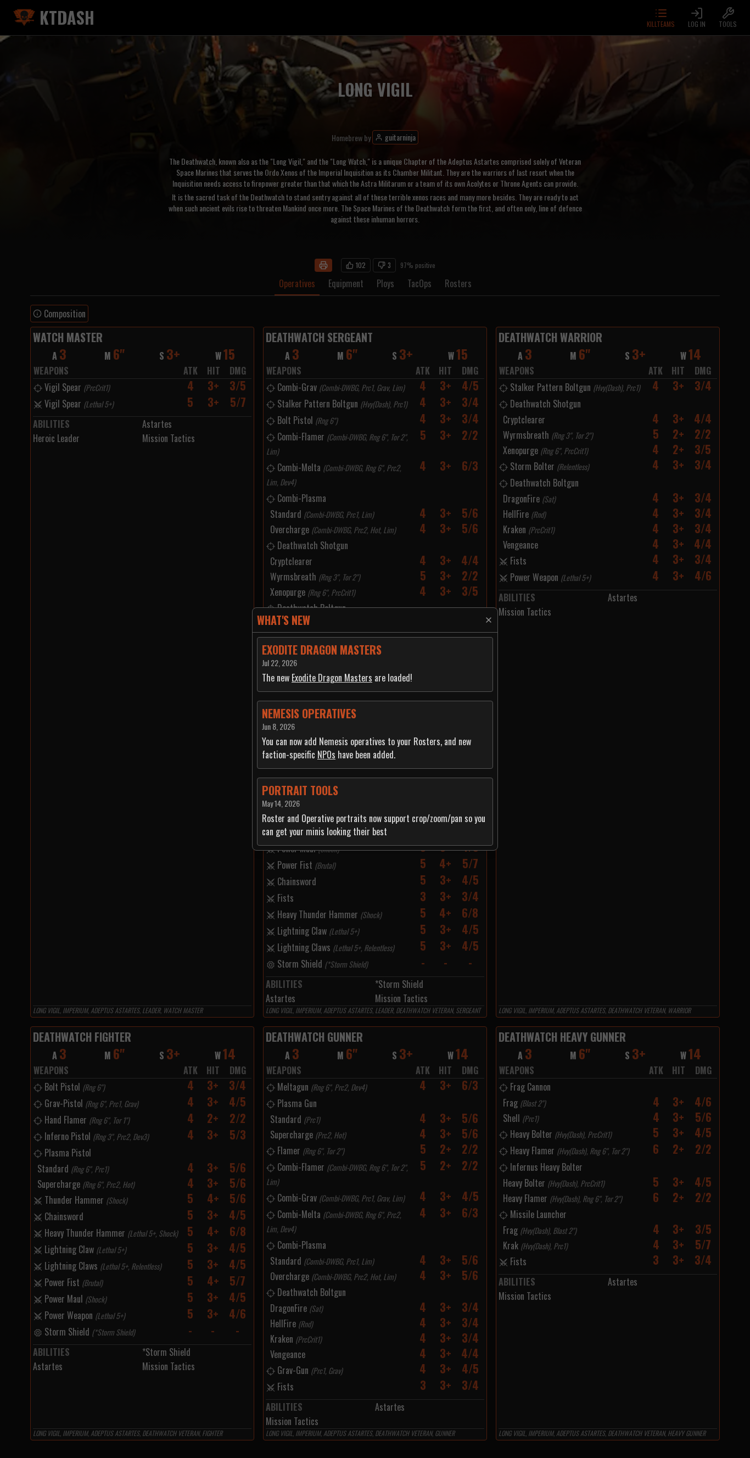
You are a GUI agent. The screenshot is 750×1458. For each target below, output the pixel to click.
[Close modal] (488, 620)
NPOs (326, 754)
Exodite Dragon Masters (332, 677)
